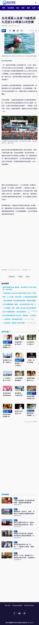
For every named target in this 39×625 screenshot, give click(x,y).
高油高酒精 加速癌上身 (31, 397)
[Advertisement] (19, 462)
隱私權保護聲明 (17, 605)
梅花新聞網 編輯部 (7, 61)
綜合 (3, 30)
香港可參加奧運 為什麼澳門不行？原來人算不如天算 (19, 412)
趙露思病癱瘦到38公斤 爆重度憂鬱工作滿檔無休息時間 (31, 379)
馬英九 (28, 276)
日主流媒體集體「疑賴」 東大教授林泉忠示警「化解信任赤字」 (19, 304)
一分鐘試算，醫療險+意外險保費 (14, 323)
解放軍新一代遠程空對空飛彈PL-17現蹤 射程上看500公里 (19, 394)
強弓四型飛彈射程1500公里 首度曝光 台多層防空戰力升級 (19, 315)
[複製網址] (17, 30)
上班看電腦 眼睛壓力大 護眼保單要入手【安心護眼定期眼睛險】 (7, 346)
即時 (3, 8)
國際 (28, 8)
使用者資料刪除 (29, 605)
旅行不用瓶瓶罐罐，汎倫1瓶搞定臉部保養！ (15, 312)
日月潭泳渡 (11, 276)
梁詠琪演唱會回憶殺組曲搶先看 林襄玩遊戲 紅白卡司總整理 (7, 394)
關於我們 (8, 605)
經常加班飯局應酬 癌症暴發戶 (7, 415)
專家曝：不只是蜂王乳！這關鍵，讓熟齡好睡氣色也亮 (19, 364)
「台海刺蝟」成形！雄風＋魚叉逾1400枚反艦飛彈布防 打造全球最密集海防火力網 (19, 308)
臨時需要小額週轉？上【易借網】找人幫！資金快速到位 (31, 414)
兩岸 (23, 8)
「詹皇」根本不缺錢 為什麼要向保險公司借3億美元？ (31, 361)
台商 (33, 8)
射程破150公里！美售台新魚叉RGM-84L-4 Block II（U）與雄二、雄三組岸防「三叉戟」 (7, 361)
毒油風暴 (11, 8)
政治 (17, 8)
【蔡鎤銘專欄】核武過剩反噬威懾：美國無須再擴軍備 (20, 300)
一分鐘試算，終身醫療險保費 (12, 319)
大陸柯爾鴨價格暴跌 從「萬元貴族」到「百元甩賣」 (19, 379)
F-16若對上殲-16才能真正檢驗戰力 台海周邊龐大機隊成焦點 (7, 379)
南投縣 (20, 276)
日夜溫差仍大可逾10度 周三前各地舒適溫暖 (31, 343)
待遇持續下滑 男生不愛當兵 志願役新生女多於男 (19, 343)
